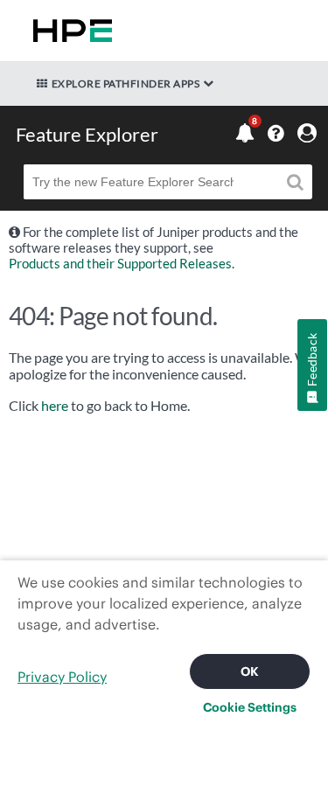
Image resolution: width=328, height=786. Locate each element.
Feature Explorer (87, 134)
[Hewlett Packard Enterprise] (69, 30)
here (54, 406)
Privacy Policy (62, 676)
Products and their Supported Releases (120, 263)
